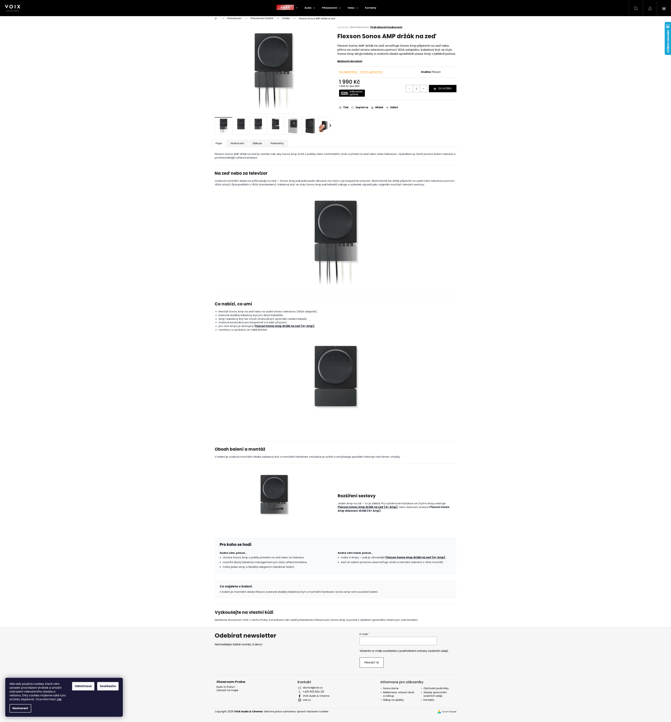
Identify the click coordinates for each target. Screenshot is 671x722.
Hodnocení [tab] (237, 143)
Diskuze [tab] (257, 143)
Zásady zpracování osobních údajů (435, 694)
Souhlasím (108, 686)
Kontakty (428, 700)
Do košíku (445, 88)
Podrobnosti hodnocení (386, 27)
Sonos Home (391, 688)
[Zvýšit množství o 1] (423, 88)
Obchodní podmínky (436, 688)
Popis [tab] (219, 143)
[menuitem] (287, 8)
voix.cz (307, 700)
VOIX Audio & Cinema (316, 696)
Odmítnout (83, 686)
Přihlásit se (371, 662)
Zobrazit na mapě (227, 690)
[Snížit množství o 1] (409, 88)
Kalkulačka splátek (356, 93)
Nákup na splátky (393, 700)
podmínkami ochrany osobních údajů (424, 651)
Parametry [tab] (277, 143)
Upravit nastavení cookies (312, 711)
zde (59, 699)
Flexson (436, 72)
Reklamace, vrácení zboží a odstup (398, 694)
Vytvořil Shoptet (449, 712)
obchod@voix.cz (313, 687)
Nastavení (20, 708)
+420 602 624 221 (313, 691)
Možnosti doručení (349, 61)
